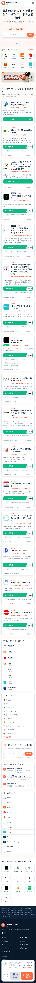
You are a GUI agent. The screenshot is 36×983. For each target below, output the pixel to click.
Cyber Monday (6, 951)
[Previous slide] (4, 77)
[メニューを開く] (33, 3)
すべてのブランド (6, 941)
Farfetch (18, 43)
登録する (28, 754)
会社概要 (22, 941)
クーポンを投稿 (24, 944)
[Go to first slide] (31, 77)
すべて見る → (31, 50)
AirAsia (19, 40)
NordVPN (5, 40)
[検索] (28, 3)
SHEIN (31, 40)
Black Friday (5, 948)
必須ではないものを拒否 (15, 976)
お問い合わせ (23, 948)
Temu (12, 40)
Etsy (25, 40)
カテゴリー (4, 944)
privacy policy (15, 757)
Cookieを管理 (6, 976)
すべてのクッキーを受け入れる (27, 976)
